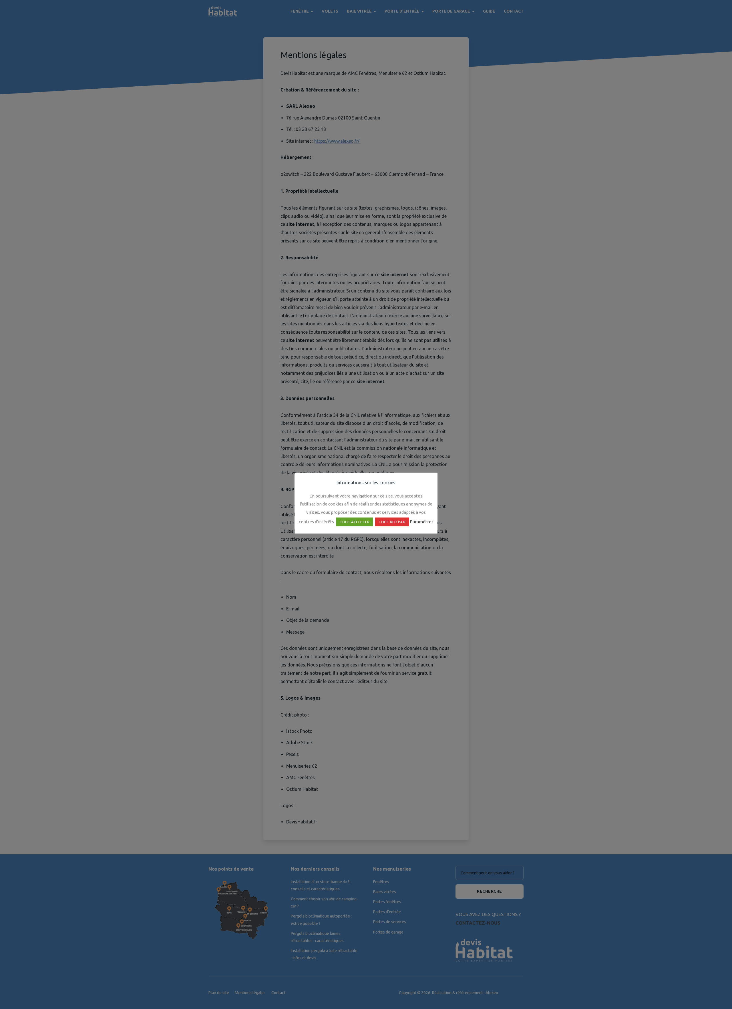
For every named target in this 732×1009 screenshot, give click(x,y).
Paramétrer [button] (421, 521)
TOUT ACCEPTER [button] (354, 522)
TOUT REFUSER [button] (392, 522)
